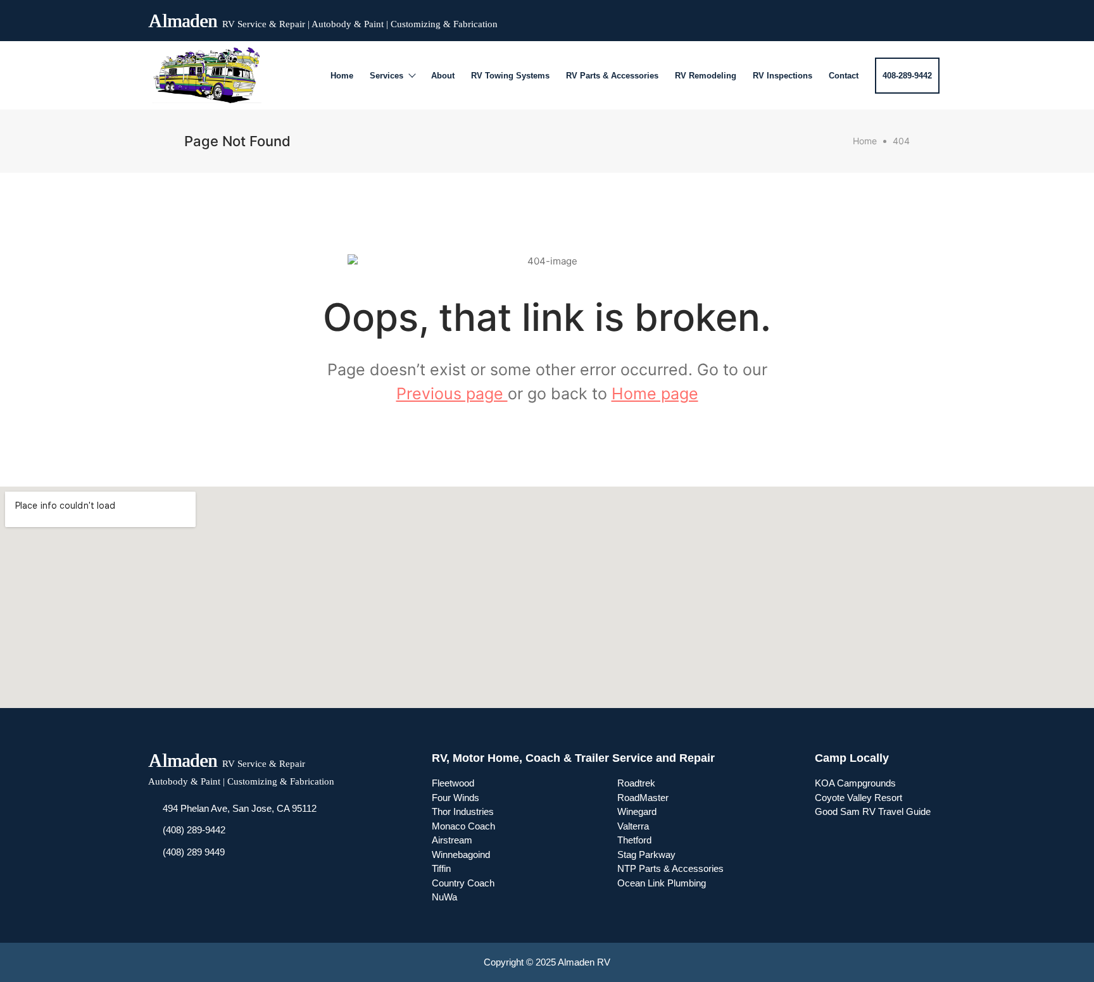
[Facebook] (864, 17)
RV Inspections (782, 75)
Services (386, 75)
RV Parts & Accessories (612, 75)
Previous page (452, 393)
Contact (843, 75)
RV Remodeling (705, 75)
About (443, 75)
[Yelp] (910, 17)
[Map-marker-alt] (933, 17)
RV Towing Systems (510, 75)
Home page (655, 393)
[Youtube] (887, 17)
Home (341, 75)
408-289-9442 (907, 75)
